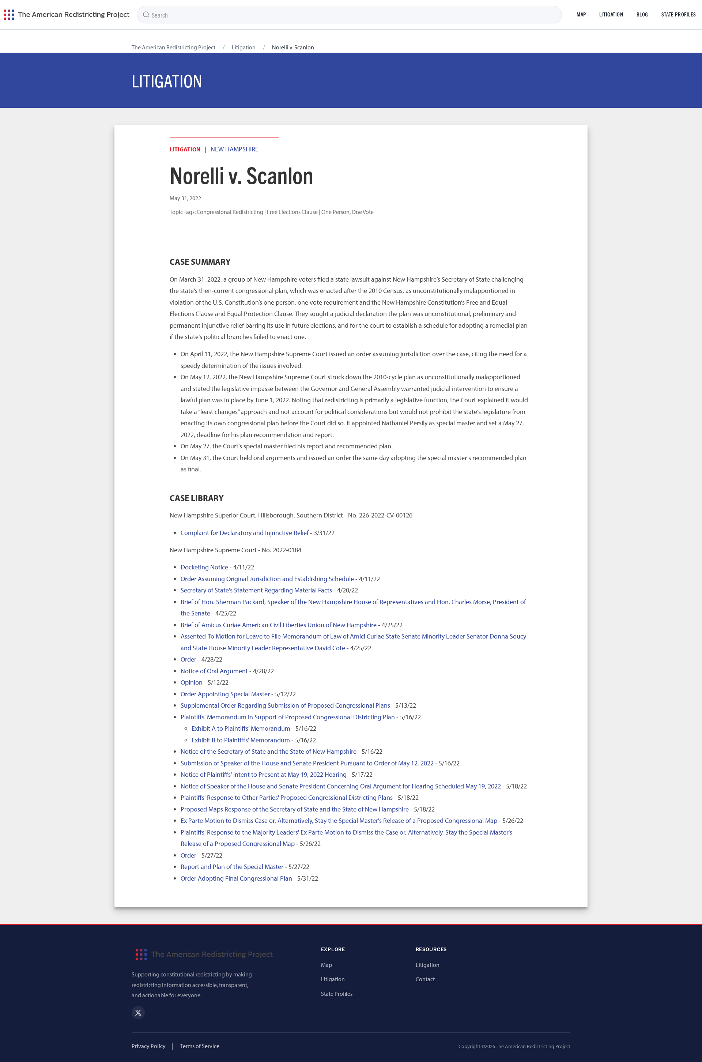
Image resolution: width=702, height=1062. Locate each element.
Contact (425, 979)
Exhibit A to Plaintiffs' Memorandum (241, 728)
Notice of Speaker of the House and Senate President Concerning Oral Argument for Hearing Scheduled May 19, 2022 (341, 786)
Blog (642, 14)
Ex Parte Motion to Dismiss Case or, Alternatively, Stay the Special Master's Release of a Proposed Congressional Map (339, 820)
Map (581, 14)
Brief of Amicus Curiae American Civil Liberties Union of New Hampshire (279, 625)
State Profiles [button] (678, 14)
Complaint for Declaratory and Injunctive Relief (245, 532)
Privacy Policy (149, 1046)
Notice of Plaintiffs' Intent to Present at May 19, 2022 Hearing (264, 774)
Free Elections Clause (292, 211)
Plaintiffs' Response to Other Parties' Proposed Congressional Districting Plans (287, 797)
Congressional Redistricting (230, 211)
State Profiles (336, 993)
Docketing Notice (204, 567)
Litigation (611, 14)
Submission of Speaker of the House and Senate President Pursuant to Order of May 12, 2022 (307, 763)
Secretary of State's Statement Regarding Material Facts (256, 590)
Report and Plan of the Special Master (232, 866)
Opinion (192, 682)
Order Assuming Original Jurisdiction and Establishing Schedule (267, 579)
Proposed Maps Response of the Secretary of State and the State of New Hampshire (295, 809)
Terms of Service (199, 1046)
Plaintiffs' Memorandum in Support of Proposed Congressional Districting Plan (288, 717)
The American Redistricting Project (173, 47)
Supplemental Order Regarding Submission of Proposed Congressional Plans (285, 705)
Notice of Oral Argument (214, 671)
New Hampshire (234, 149)
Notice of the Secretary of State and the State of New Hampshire (268, 751)
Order (188, 659)
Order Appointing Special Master (225, 694)
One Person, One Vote (347, 211)
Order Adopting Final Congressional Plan (236, 878)
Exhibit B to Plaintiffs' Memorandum (241, 740)
